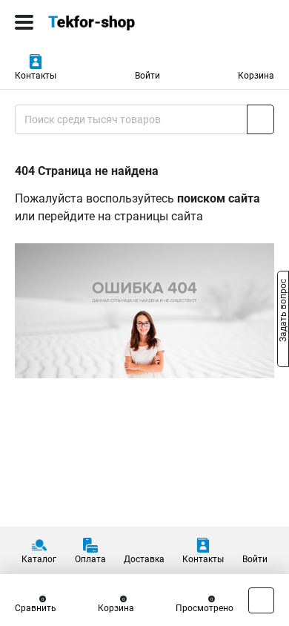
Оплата (90, 559)
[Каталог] (24, 22)
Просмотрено (204, 608)
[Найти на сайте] (260, 119)
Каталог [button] (38, 559)
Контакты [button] (35, 75)
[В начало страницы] (261, 600)
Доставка (144, 559)
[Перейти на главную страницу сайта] (111, 22)
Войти (147, 75)
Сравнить (35, 608)
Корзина (256, 75)
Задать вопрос (283, 312)
